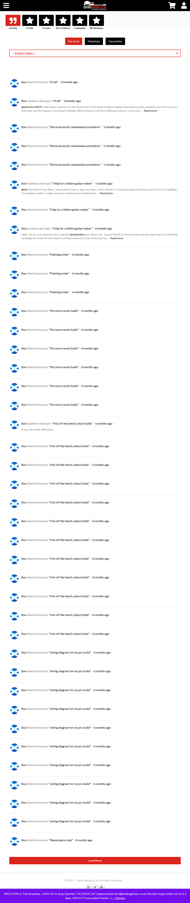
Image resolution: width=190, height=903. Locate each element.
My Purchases (96, 28)
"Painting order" (59, 254)
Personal (73, 41)
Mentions (94, 41)
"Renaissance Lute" (61, 840)
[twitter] (95, 887)
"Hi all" (53, 82)
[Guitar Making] (95, 5)
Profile (29, 28)
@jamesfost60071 (31, 106)
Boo (24, 82)
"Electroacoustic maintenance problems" (75, 127)
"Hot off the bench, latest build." (72, 423)
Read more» (150, 110)
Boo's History (63, 28)
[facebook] (88, 887)
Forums (46, 28)
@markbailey (77, 234)
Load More (95, 860)
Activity (13, 28)
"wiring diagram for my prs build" (70, 652)
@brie (24, 189)
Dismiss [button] (120, 898)
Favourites (115, 41)
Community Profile (80, 29)
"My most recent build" (64, 310)
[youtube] (101, 887)
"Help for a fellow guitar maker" (72, 183)
